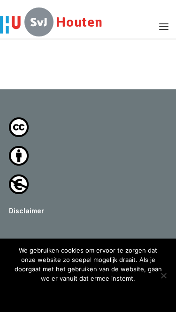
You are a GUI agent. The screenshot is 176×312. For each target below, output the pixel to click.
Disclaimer (26, 211)
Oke (88, 294)
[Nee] (163, 275)
